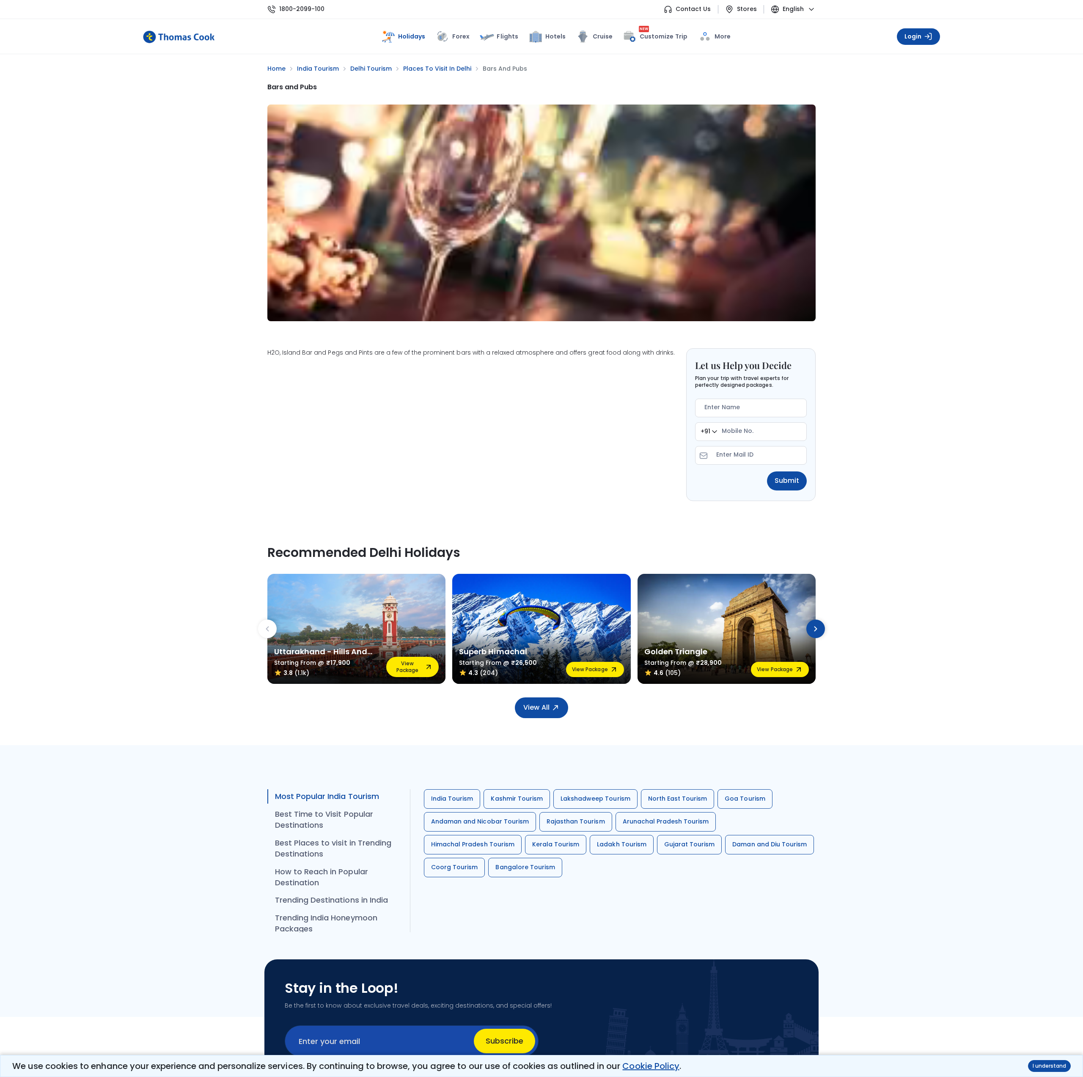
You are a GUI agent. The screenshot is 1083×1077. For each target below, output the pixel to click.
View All (536, 707)
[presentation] (267, 629)
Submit (787, 480)
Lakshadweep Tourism (595, 798)
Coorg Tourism (454, 867)
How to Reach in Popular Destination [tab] (321, 877)
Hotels (555, 36)
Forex (461, 36)
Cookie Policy (650, 1066)
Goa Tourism (745, 798)
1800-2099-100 (301, 9)
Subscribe (504, 1041)
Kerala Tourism (556, 844)
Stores (747, 9)
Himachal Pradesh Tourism (472, 844)
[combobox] (708, 432)
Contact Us (693, 9)
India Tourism (452, 798)
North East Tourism (677, 798)
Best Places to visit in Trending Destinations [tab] (333, 848)
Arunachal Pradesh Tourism (666, 821)
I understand (1049, 1065)
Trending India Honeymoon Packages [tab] (326, 923)
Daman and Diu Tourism (769, 844)
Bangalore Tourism (525, 867)
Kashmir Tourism (517, 798)
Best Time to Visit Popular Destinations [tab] (324, 819)
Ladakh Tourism (621, 844)
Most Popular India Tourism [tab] (327, 796)
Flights (507, 36)
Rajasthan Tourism (576, 821)
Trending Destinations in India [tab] (331, 900)
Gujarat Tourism (689, 844)
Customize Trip (663, 35)
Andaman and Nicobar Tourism (480, 821)
